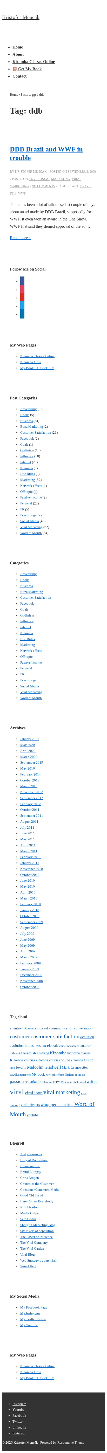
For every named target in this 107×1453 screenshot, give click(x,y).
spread (68, 1082)
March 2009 (28, 957)
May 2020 (27, 745)
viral (17, 1092)
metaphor (25, 1074)
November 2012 (31, 792)
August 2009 (29, 928)
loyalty (21, 1067)
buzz (40, 1028)
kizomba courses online (53, 1060)
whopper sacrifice (57, 1104)
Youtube (18, 1410)
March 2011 (28, 851)
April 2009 (28, 951)
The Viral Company (34, 1242)
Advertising (39, 179)
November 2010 (31, 869)
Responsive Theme (70, 1442)
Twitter (17, 1421)
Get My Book (29, 69)
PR (22, 509)
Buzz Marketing (31, 426)
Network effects (31, 486)
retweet (58, 1082)
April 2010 (28, 892)
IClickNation (29, 1207)
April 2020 (28, 751)
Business (26, 421)
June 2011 (27, 833)
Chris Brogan (29, 1178)
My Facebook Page (33, 1307)
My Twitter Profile (33, 1319)
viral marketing (61, 1092)
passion (17, 1081)
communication (62, 1028)
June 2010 (27, 880)
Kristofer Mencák (20, 17)
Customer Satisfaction (35, 432)
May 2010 (27, 886)
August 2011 (29, 822)
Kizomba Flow (30, 362)
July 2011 (27, 827)
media (14, 1074)
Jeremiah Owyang (36, 1053)
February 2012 (30, 804)
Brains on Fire (30, 1166)
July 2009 (27, 934)
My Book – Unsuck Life (37, 368)
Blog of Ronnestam (34, 1160)
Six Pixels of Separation (37, 1231)
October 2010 (29, 875)
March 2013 (28, 786)
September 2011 (31, 816)
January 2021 (29, 739)
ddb (13, 193)
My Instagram (30, 1313)
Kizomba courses (22, 1060)
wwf (22, 193)
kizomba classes (78, 1053)
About (18, 54)
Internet (25, 462)
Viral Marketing (31, 527)
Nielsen (69, 1074)
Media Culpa (29, 1213)
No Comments (43, 186)
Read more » (20, 238)
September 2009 (31, 922)
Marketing (60, 179)
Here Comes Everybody (37, 1201)
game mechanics (69, 1045)
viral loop (34, 1092)
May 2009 (27, 945)
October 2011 (29, 810)
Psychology (28, 515)
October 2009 (29, 916)
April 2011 (28, 845)
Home (17, 47)
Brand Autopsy (30, 1172)
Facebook (27, 438)
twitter (91, 1081)
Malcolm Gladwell (44, 1067)
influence (85, 1045)
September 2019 (31, 762)
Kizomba (26, 468)
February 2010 (30, 904)
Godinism (27, 450)
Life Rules (27, 474)
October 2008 (29, 987)
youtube (32, 1115)
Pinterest (18, 1433)
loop (12, 1067)
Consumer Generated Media (39, 1190)
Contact (19, 76)
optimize (80, 1074)
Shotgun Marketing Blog (38, 1225)
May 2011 (27, 839)
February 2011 (30, 857)
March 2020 (28, 757)
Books (24, 415)
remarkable (33, 1082)
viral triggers (30, 1105)
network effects (55, 1074)
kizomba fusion (82, 1060)
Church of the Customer (37, 1184)
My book (38, 1074)
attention (16, 1028)
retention (47, 1082)
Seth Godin (28, 1219)
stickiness (78, 1082)
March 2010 (28, 898)
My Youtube (29, 1325)
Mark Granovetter (75, 1067)
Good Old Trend (31, 1195)
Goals (24, 444)
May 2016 (27, 768)
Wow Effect (28, 1266)
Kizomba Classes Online (33, 61)
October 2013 (29, 780)
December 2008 (31, 975)
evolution (87, 1037)
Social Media (29, 521)
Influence (27, 456)
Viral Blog (27, 1254)
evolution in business (25, 1045)
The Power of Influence (36, 1237)
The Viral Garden (32, 1248)
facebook (49, 1045)
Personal (26, 503)
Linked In (19, 1427)
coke (47, 1028)
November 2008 (31, 981)
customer (20, 1036)
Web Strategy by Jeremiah (38, 1260)
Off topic (26, 492)
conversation (83, 1028)
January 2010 (29, 910)
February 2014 (30, 774)
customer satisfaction (55, 1036)
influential (16, 1053)
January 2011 (29, 863)
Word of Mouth (31, 533)
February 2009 (30, 963)
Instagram (19, 1404)
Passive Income (31, 497)
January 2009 (29, 969)
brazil (85, 186)
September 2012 (31, 798)
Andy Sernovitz (31, 1154)
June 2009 (27, 940)
